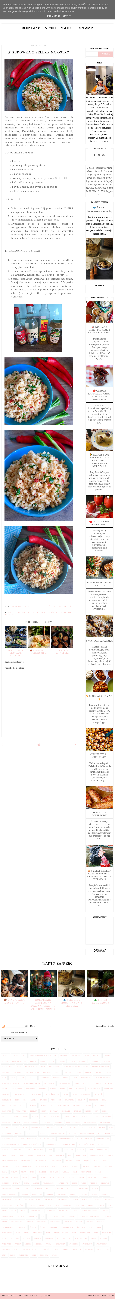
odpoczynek (86, 1172)
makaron (60, 1155)
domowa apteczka (20, 1094)
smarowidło (7, 1216)
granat (13, 1105)
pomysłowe (61, 1194)
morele (55, 1166)
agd (24, 1055)
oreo (52, 1177)
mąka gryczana (40, 1161)
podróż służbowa (9, 1194)
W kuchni (50, 28)
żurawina (44, 1255)
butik (98, 1072)
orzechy (61, 1177)
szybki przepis (8, 1227)
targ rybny (7, 1233)
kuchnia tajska (51, 1144)
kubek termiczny (58, 1133)
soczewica (32, 1216)
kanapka (6, 1122)
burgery (88, 1072)
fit (60, 1100)
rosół (41, 1205)
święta (98, 1227)
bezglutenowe (31, 1067)
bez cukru (94, 1061)
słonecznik (64, 1211)
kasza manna (105, 1122)
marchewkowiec (96, 1155)
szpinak (100, 1222)
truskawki (106, 1233)
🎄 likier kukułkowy (100, 1001)
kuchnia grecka (9, 1139)
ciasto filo (85, 1078)
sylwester (41, 1222)
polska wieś (37, 1194)
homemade (66, 1111)
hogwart (54, 1111)
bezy (43, 1067)
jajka (44, 1116)
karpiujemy (46, 1122)
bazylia (72, 1061)
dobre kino (108, 1089)
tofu (74, 1233)
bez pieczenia (7, 1067)
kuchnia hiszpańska (28, 1139)
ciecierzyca (49, 1083)
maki (70, 1155)
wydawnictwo (102, 1244)
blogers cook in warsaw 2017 (76, 1067)
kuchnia (72, 1133)
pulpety (75, 1199)
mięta (86, 1161)
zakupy (65, 1249)
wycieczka (73, 1244)
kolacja (61, 1127)
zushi (12, 1255)
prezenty (104, 1194)
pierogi (27, 1188)
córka (76, 1083)
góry (4, 1105)
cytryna (108, 1083)
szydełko (22, 1227)
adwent (15, 1055)
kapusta (17, 1122)
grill (23, 1105)
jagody (35, 1116)
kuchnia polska (102, 1139)
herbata (33, 1111)
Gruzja (43, 1105)
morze (65, 1166)
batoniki (61, 1061)
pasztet (36, 1183)
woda (48, 1244)
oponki (43, 1177)
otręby (72, 1177)
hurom (88, 1111)
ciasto (74, 1078)
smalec (105, 1211)
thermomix (66, 612)
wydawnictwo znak (30, 1249)
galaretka (69, 1100)
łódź (22, 1155)
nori (32, 1172)
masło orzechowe (9, 1161)
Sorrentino (53, 1216)
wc (70, 1238)
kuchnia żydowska (86, 1144)
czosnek (22, 612)
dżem (17, 1100)
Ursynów (15, 1238)
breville (46, 1072)
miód (104, 1161)
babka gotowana (19, 1061)
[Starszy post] (75, 744)
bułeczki (67, 1072)
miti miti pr (7, 1166)
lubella (80, 1150)
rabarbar (86, 1199)
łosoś (14, 1155)
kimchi (24, 1127)
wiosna (28, 1244)
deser (62, 1089)
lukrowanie (102, 1150)
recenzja (108, 1199)
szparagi (89, 1222)
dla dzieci (80, 1089)
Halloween (99, 1105)
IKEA (96, 1111)
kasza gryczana (73, 1122)
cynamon (97, 1083)
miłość (96, 1161)
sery (110, 1205)
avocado (96, 1055)
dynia (74, 1094)
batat (51, 1061)
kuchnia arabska (87, 1133)
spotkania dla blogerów (89, 1216)
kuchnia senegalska (10, 1144)
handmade (6, 1111)
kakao (95, 1116)
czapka (5, 1089)
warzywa (9, 614)
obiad (31, 612)
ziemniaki (89, 1249)
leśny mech (39, 1150)
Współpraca (86, 28)
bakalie (33, 1061)
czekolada (30, 1089)
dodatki (5, 1094)
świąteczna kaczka (99, 641)
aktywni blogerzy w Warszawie (43, 1055)
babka (5, 1061)
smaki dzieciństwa (90, 1211)
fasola (33, 1100)
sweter (30, 1222)
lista (50, 1150)
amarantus (76, 1055)
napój (4, 1172)
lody (58, 1150)
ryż (57, 1205)
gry (51, 1105)
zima (99, 1249)
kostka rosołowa (88, 1127)
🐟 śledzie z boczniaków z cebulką (71, 1002)
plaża (69, 1188)
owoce (81, 1177)
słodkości (51, 1211)
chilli (11, 612)
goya (104, 1100)
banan (42, 1061)
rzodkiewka (67, 1205)
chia (4, 1078)
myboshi (97, 1166)
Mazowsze (25, 1161)
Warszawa (49, 1238)
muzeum (86, 1166)
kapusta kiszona (31, 1122)
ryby (50, 1205)
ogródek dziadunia (10, 1177)
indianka (6, 1116)
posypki (84, 1194)
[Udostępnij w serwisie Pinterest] (71, 607)
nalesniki (108, 1166)
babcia (107, 1055)
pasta (26, 1183)
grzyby (88, 1105)
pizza (48, 1188)
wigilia (18, 1244)
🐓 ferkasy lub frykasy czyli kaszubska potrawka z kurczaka (99, 460)
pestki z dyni (63, 1183)
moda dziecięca (42, 1166)
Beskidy (82, 1061)
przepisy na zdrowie (33, 1199)
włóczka (38, 1244)
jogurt (75, 1116)
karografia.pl (107, 1295)
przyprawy (63, 1199)
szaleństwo (55, 1222)
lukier (90, 1150)
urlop (4, 1238)
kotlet (102, 1127)
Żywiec (54, 1255)
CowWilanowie (64, 1083)
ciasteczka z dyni (60, 1078)
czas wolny (17, 1089)
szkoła (79, 1222)
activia (5, 1055)
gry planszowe (63, 1105)
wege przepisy (81, 1238)
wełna (93, 1238)
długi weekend (94, 1089)
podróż (95, 1188)
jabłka (25, 1116)
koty (111, 1127)
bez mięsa (106, 1061)
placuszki (59, 1188)
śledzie (33, 1227)
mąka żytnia (56, 1161)
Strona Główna (31, 28)
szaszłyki (68, 1222)
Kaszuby (5, 1127)
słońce (75, 1211)
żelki (34, 1255)
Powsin (94, 1194)
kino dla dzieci (37, 1127)
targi (18, 1233)
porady (73, 1194)
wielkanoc (6, 1244)
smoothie (20, 1216)
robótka (20, 1205)
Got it (67, 16)
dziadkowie (85, 1094)
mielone (68, 1161)
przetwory (49, 1199)
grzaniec (77, 1105)
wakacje (37, 1238)
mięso (78, 1161)
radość (98, 1199)
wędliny (103, 1238)
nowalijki (42, 1172)
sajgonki (80, 1205)
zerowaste (76, 1249)
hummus (77, 1111)
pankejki (5, 1183)
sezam (13, 1211)
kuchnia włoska (68, 1144)
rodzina (31, 1205)
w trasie (26, 1238)
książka (43, 1133)
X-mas (55, 1249)
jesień (66, 1116)
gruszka (32, 1105)
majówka (41, 1155)
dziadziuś (98, 1094)
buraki (78, 1072)
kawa (15, 1127)
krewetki (19, 1133)
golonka (81, 1100)
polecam (24, 1194)
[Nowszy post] (2, 744)
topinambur (85, 1233)
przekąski (6, 1199)
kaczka (85, 1116)
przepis (41, 612)
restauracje (7, 1205)
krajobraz (6, 1133)
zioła (107, 1249)
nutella (65, 1172)
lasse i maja (17, 1150)
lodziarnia (68, 1150)
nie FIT (23, 1172)
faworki (43, 1100)
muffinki (75, 1166)
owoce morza (93, 1177)
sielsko (23, 1211)
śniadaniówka (67, 1227)
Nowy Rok (54, 1172)
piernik (18, 1188)
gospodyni (93, 1100)
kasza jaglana (90, 1122)
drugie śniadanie (52, 1094)
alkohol (63, 1055)
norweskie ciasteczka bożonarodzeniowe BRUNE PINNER (43, 1004)
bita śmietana (54, 1067)
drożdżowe (36, 1094)
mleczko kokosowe (24, 1166)
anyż (87, 1055)
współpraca (60, 1244)
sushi (4, 1222)
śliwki (42, 1227)
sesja (4, 1211)
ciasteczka (44, 1078)
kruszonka (31, 1133)
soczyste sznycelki (62, 651)
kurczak (102, 1144)
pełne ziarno (48, 1183)
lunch (4, 1155)
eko (25, 1100)
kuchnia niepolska (84, 1139)
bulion (57, 1072)
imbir (104, 1111)
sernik (101, 1205)
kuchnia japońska (65, 1139)
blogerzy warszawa (100, 1067)
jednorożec (55, 1116)
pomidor (49, 1194)
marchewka (81, 1155)
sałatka (91, 1205)
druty (65, 1094)
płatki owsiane (82, 1188)
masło (110, 1155)
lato (28, 1150)
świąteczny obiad (84, 1227)
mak (50, 1155)
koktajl (50, 1127)
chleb (21, 1078)
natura (14, 1172)
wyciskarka (87, 1244)
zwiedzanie (23, 1255)
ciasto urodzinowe (32, 1083)
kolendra (73, 1127)
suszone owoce (17, 1222)
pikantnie (38, 1188)
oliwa (24, 1177)
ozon (105, 1177)
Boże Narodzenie (32, 1072)
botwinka (17, 1072)
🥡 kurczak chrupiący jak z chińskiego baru (99, 330)
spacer (72, 1216)
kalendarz (106, 1116)
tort (96, 1233)
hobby (43, 1111)
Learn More (53, 16)
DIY (70, 1089)
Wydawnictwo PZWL (10, 1249)
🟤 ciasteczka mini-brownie (14, 1001)
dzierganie (6, 1100)
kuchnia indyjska (47, 1139)
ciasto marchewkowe (11, 1083)
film (53, 1100)
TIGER (48, 1233)
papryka (16, 1183)
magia (30, 1155)
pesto (74, 1183)
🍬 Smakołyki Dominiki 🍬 (29, 1295)
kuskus (5, 1150)
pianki (83, 1183)
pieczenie (93, 1183)
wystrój (46, 1249)
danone (53, 1089)
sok (42, 1216)
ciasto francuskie (102, 1078)
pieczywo (105, 1183)
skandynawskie (36, 1211)
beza (19, 1067)
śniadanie (53, 1227)
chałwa (108, 1072)
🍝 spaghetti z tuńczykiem (39, 651)
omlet (33, 1177)
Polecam (67, 28)
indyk (16, 1116)
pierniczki (6, 1188)
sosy (63, 1216)
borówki (5, 1072)
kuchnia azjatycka (105, 1133)
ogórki (98, 1172)
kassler (58, 1122)
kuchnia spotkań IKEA (32, 1144)
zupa (4, 1255)
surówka (53, 612)
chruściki (32, 1078)
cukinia (86, 1083)
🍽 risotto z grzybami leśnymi (15, 653)
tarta (26, 1233)
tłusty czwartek (61, 1233)
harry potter (20, 1111)
